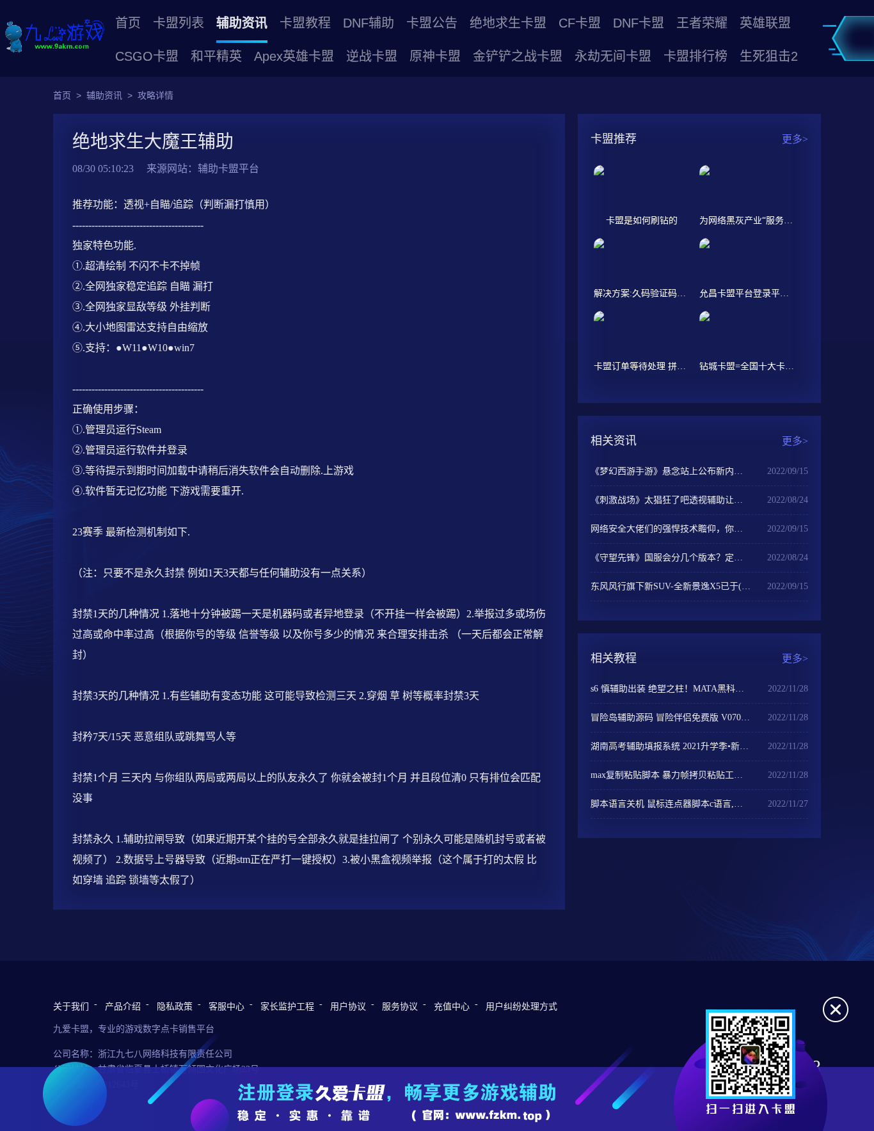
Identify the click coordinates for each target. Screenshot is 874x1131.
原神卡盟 (435, 56)
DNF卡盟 (638, 23)
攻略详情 (155, 95)
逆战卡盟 (371, 56)
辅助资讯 (241, 23)
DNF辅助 (368, 23)
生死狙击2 (769, 56)
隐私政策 (175, 1006)
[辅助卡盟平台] (54, 36)
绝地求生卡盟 (508, 23)
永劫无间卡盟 (613, 56)
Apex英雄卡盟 (294, 56)
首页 (128, 23)
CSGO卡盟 (147, 56)
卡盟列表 (178, 23)
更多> (795, 139)
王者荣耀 (701, 23)
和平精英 (216, 56)
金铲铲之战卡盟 (517, 56)
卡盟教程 (305, 23)
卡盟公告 (431, 23)
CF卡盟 (580, 23)
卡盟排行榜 (695, 56)
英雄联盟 (765, 23)
